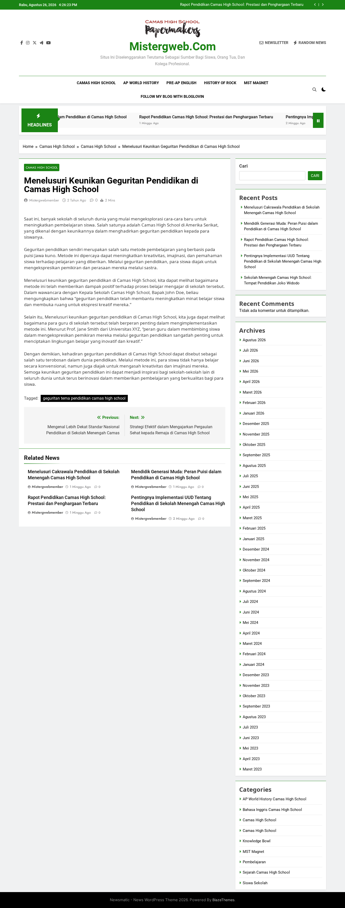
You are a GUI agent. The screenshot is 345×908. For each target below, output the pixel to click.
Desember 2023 (256, 675)
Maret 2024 (252, 643)
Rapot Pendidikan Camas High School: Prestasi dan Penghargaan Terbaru (241, 5)
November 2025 (256, 434)
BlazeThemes (223, 900)
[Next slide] (322, 5)
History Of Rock (220, 83)
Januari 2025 (253, 539)
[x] (34, 43)
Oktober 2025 (254, 444)
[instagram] (27, 43)
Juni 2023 (251, 738)
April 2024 (251, 633)
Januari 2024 (253, 664)
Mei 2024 (250, 622)
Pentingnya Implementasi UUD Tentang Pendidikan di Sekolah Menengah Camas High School (178, 503)
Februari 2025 (254, 528)
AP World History (141, 83)
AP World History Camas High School (274, 799)
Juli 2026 (250, 350)
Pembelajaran (254, 862)
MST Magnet (256, 83)
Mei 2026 (250, 371)
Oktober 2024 (254, 570)
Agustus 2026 (254, 340)
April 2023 (251, 759)
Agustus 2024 (254, 591)
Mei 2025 (250, 497)
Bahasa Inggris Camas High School (272, 809)
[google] (41, 43)
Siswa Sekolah (255, 883)
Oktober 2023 (254, 696)
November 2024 (256, 560)
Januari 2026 (253, 413)
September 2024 (256, 580)
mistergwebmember (44, 200)
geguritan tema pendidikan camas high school (84, 398)
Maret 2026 (252, 392)
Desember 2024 (256, 549)
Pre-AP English (181, 83)
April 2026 (251, 381)
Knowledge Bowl (256, 841)
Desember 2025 (256, 423)
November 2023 (256, 685)
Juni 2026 (251, 361)
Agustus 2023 (254, 717)
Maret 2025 (252, 518)
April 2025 (251, 507)
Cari (243, 166)
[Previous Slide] (315, 5)
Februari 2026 (254, 402)
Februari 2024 (254, 654)
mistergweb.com (172, 46)
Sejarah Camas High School (266, 872)
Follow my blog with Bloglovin (172, 96)
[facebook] (21, 43)
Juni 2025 (251, 486)
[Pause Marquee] (318, 120)
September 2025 (256, 455)
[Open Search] (314, 89)
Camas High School (96, 83)
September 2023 (256, 706)
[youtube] (48, 43)
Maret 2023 (252, 769)
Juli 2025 (250, 476)
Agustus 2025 (254, 465)
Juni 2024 (251, 612)
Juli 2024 (250, 601)
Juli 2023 (250, 727)
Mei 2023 (250, 748)
